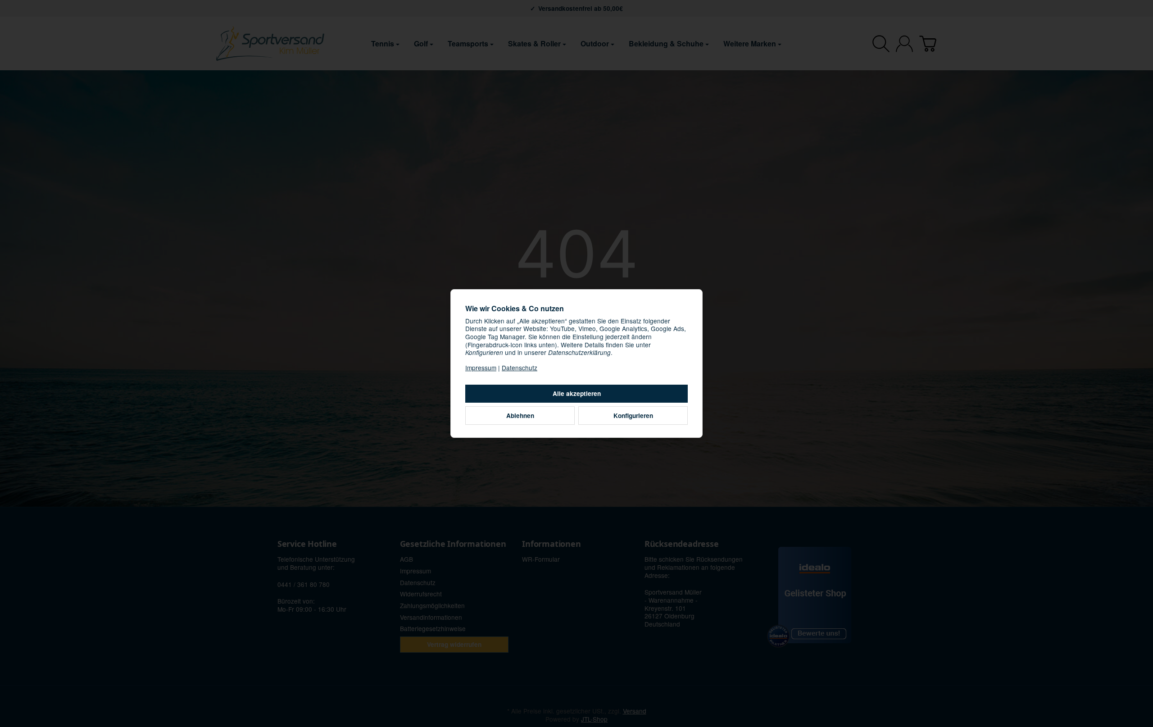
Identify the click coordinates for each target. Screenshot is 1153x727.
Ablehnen (520, 415)
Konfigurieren (633, 415)
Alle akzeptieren (577, 393)
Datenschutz (519, 367)
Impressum (480, 367)
